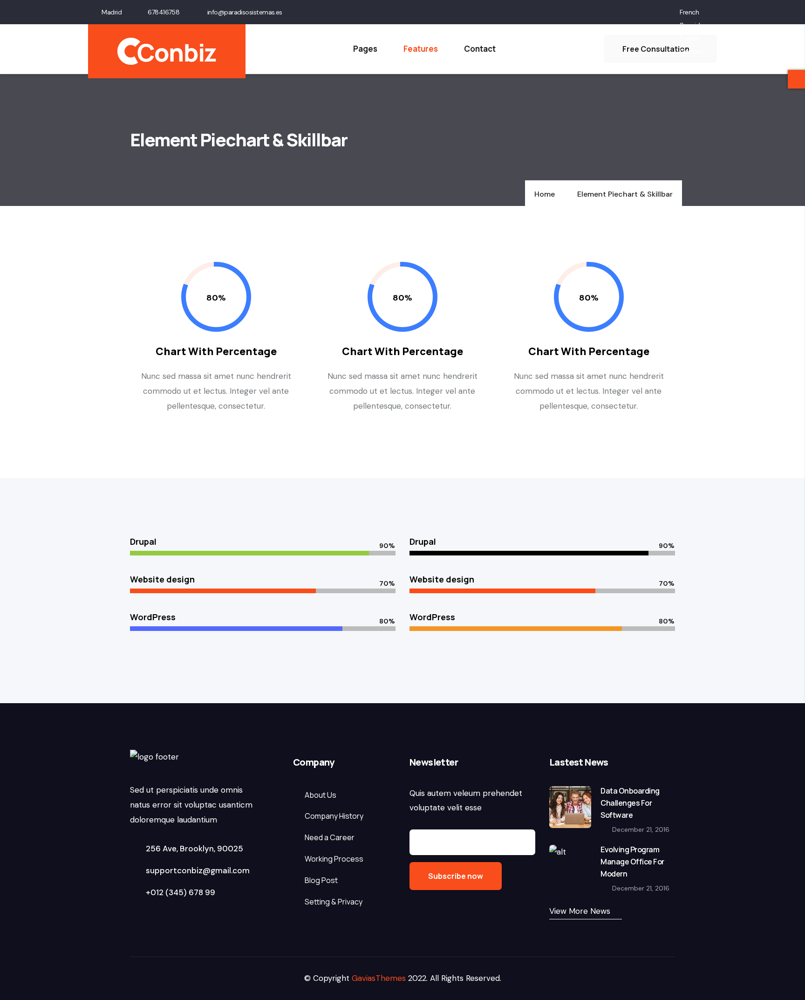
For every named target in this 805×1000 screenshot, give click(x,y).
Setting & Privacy (333, 902)
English (689, 38)
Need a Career (330, 837)
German (691, 51)
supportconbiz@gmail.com (197, 870)
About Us (320, 795)
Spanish (691, 25)
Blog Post (321, 880)
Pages (365, 48)
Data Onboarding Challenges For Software (630, 803)
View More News (579, 911)
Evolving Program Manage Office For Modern (632, 861)
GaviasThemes (379, 978)
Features (420, 48)
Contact (480, 48)
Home (544, 194)
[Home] (166, 51)
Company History (334, 816)
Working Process (334, 859)
